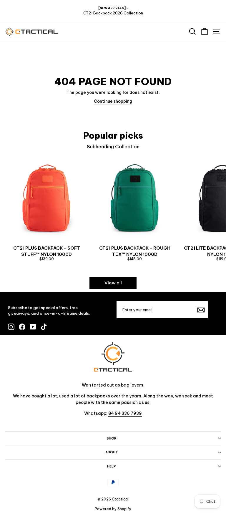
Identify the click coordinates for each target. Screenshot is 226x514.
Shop (112, 438)
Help (111, 466)
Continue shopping (113, 101)
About (111, 452)
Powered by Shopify (113, 509)
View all (113, 283)
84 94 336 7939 (125, 413)
